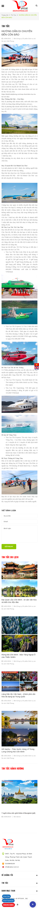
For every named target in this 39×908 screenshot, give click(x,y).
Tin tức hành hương (13, 768)
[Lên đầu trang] (33, 904)
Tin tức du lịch (10, 557)
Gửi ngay (9, 546)
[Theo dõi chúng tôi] (18, 904)
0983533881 (8, 905)
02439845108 (10, 863)
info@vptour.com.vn (12, 867)
